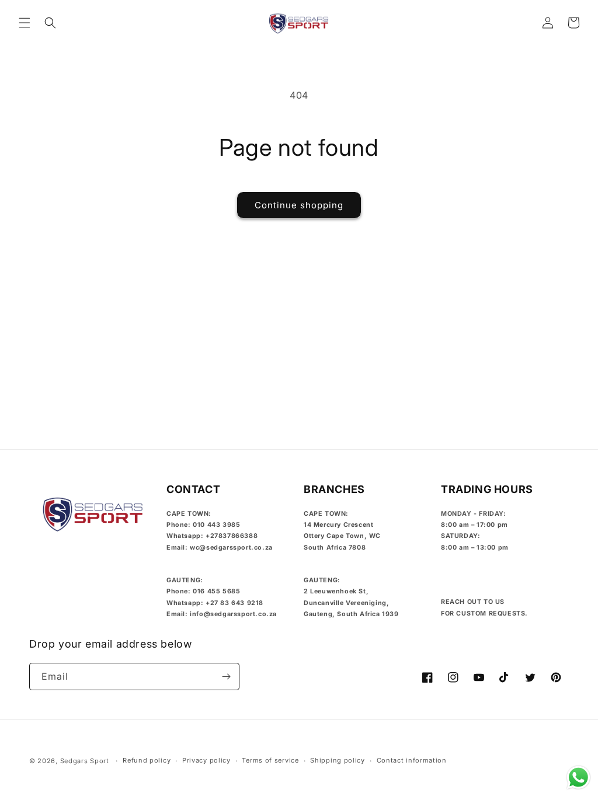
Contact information (412, 760)
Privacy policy (206, 760)
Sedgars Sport (84, 761)
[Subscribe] (226, 676)
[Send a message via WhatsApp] (578, 777)
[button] (24, 23)
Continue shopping (299, 205)
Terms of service (270, 760)
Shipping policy (337, 760)
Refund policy (147, 760)
